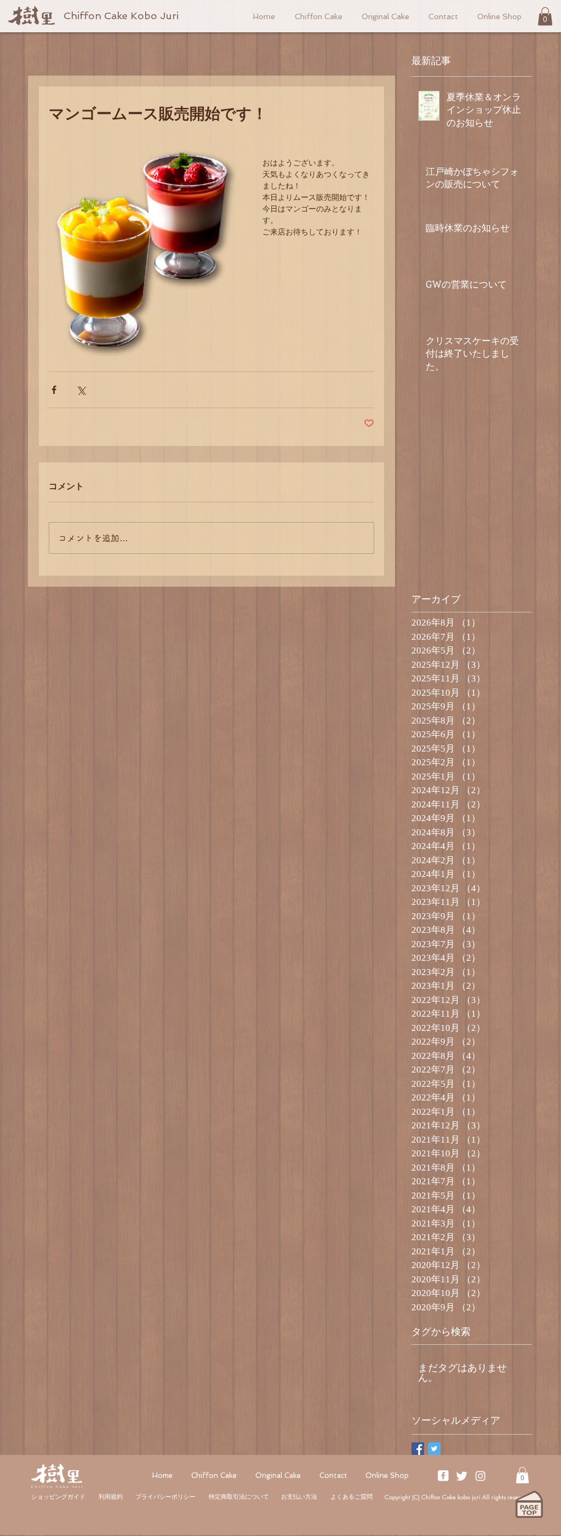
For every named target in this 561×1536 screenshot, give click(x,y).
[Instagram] (480, 1475)
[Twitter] (461, 1475)
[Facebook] (443, 1475)
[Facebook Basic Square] (417, 1448)
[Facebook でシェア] (54, 390)
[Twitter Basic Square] (434, 1448)
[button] (545, 16)
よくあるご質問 (351, 1496)
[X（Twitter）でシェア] (81, 390)
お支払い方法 (299, 1496)
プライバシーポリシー (165, 1496)
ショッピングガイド (58, 1496)
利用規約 (111, 1496)
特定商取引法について (239, 1496)
